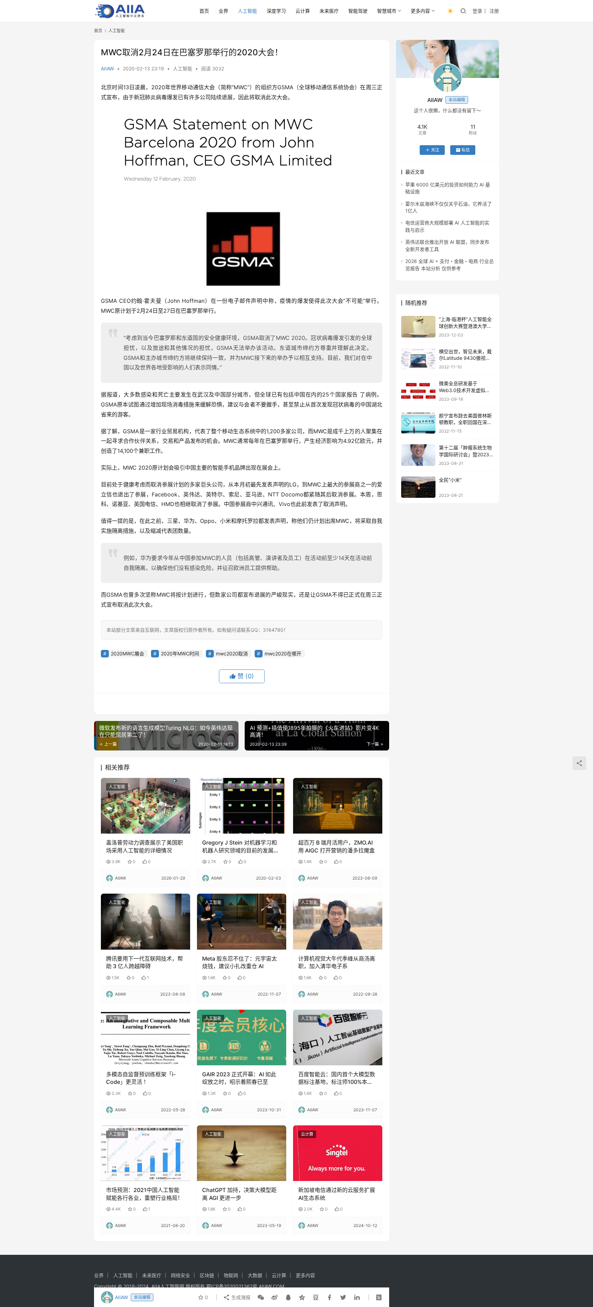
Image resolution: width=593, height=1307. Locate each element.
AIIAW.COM (271, 1286)
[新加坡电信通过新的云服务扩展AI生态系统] (337, 1153)
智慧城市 (386, 11)
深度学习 (276, 11)
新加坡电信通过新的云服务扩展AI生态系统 (336, 1193)
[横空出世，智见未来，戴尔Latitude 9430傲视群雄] (418, 359)
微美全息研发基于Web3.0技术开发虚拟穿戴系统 (464, 390)
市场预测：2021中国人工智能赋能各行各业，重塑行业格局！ (144, 1193)
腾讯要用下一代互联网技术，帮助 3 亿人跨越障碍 (144, 962)
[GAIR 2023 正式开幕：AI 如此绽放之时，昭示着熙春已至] (241, 1037)
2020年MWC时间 (180, 653)
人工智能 (247, 11)
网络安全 (180, 1275)
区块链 (207, 1275)
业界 (223, 11)
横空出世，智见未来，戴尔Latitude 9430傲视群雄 (465, 358)
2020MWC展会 (127, 653)
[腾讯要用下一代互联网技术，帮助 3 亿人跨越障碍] (145, 921)
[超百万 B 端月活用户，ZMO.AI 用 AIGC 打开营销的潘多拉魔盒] (337, 806)
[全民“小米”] (418, 487)
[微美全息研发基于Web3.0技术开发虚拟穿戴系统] (418, 391)
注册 (494, 11)
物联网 (231, 1275)
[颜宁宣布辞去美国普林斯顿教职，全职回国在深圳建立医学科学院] (418, 423)
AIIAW (107, 68)
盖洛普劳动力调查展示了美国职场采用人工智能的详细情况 (144, 846)
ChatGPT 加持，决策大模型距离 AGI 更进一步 (239, 1193)
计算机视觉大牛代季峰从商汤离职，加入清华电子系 (336, 962)
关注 (435, 149)
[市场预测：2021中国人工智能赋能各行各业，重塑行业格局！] (145, 1153)
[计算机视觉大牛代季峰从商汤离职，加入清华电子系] (337, 921)
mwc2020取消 (232, 653)
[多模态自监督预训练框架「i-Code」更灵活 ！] (145, 1037)
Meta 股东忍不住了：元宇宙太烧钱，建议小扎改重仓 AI (239, 962)
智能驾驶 (358, 11)
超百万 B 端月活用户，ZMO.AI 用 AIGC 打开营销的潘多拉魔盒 (336, 846)
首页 (204, 11)
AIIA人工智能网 (167, 1286)
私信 (466, 149)
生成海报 (240, 1297)
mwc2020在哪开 (283, 653)
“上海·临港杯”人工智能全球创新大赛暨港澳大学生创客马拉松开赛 (465, 325)
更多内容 (420, 11)
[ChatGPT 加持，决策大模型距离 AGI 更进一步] (241, 1153)
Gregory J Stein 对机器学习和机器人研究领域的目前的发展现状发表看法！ (240, 846)
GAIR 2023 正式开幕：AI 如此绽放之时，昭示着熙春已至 (239, 1078)
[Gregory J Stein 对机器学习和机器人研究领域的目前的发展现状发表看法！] (241, 806)
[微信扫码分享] (261, 1297)
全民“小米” (450, 480)
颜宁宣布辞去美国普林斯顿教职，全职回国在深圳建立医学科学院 (465, 422)
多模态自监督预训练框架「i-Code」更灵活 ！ (141, 1078)
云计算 (302, 11)
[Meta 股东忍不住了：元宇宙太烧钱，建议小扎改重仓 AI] (241, 921)
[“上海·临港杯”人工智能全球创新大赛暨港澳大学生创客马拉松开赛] (418, 326)
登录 (477, 11)
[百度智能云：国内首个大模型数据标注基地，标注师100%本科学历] (337, 1037)
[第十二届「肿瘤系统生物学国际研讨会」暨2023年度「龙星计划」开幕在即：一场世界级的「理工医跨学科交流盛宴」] (418, 455)
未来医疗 (329, 11)
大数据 (255, 1275)
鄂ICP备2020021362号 (231, 1286)
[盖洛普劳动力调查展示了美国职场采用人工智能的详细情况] (145, 806)
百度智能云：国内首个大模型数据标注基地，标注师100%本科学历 (336, 1078)
